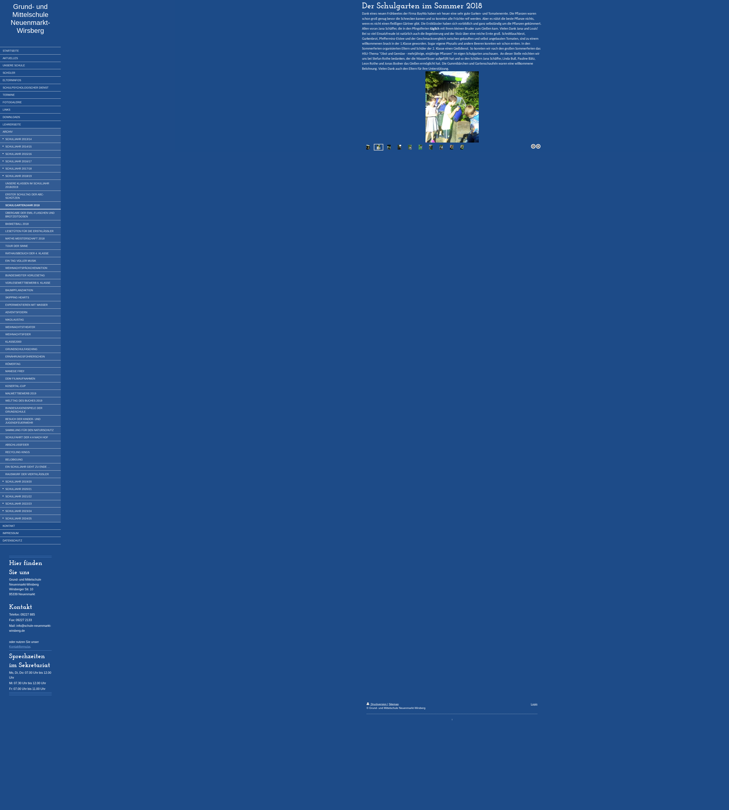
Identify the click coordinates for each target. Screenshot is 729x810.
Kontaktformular (19, 646)
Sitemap (394, 704)
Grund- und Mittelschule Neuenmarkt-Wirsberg (30, 18)
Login (534, 704)
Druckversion (378, 704)
